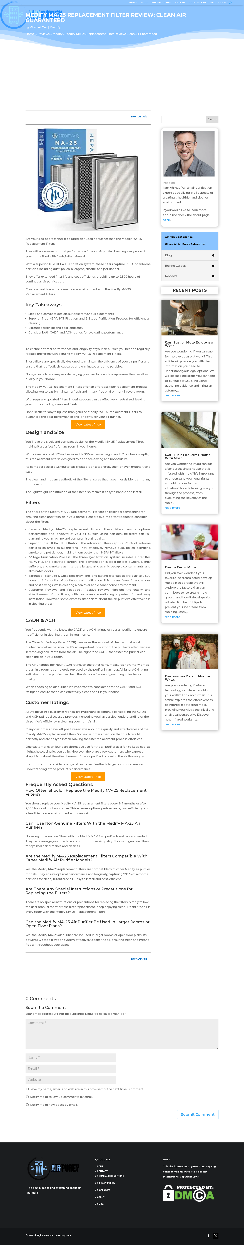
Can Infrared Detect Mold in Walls (187, 677)
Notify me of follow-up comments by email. (61, 1097)
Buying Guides (161, 2)
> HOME (99, 1166)
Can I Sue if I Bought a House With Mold (187, 456)
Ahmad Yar (38, 27)
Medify (55, 27)
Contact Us (198, 2)
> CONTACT (101, 1171)
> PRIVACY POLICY (105, 1183)
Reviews (180, 2)
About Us (216, 2)
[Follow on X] (215, 1236)
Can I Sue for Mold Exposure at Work (190, 344)
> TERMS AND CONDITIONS (109, 1176)
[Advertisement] (122, 83)
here (166, 220)
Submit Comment (198, 1114)
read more (172, 395)
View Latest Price (88, 424)
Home (133, 2)
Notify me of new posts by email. (54, 1104)
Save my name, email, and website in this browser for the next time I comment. (87, 1089)
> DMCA (99, 1204)
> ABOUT (99, 1197)
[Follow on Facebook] (208, 1236)
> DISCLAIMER (102, 1190)
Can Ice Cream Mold (180, 567)
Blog (144, 2)
